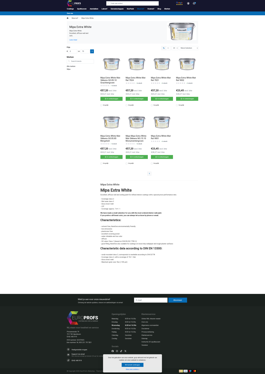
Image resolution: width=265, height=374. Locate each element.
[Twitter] (126, 351)
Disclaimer (145, 329)
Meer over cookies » (132, 369)
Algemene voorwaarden (150, 325)
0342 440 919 (72, 337)
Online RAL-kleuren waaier (151, 319)
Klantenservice (147, 335)
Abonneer (177, 300)
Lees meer (73, 40)
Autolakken (94, 9)
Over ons (70, 13)
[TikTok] (122, 351)
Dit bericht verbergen (132, 365)
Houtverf (151, 9)
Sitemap (145, 338)
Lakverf (104, 9)
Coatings (70, 9)
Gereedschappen (117, 9)
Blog (159, 9)
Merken (167, 9)
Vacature (145, 345)
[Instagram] (118, 351)
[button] (188, 3)
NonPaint (130, 9)
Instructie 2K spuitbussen (151, 342)
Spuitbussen (82, 9)
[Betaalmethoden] (181, 371)
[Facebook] (113, 351)
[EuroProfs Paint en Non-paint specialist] (86, 3)
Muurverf (140, 9)
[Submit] (92, 51)
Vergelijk (105, 105)
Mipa (68, 69)
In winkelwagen (112, 99)
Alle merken (71, 66)
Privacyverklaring (148, 332)
